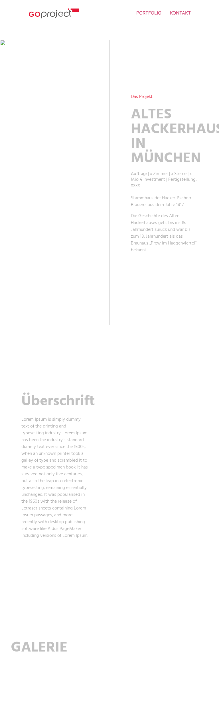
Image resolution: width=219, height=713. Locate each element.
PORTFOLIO (148, 13)
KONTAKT (180, 13)
